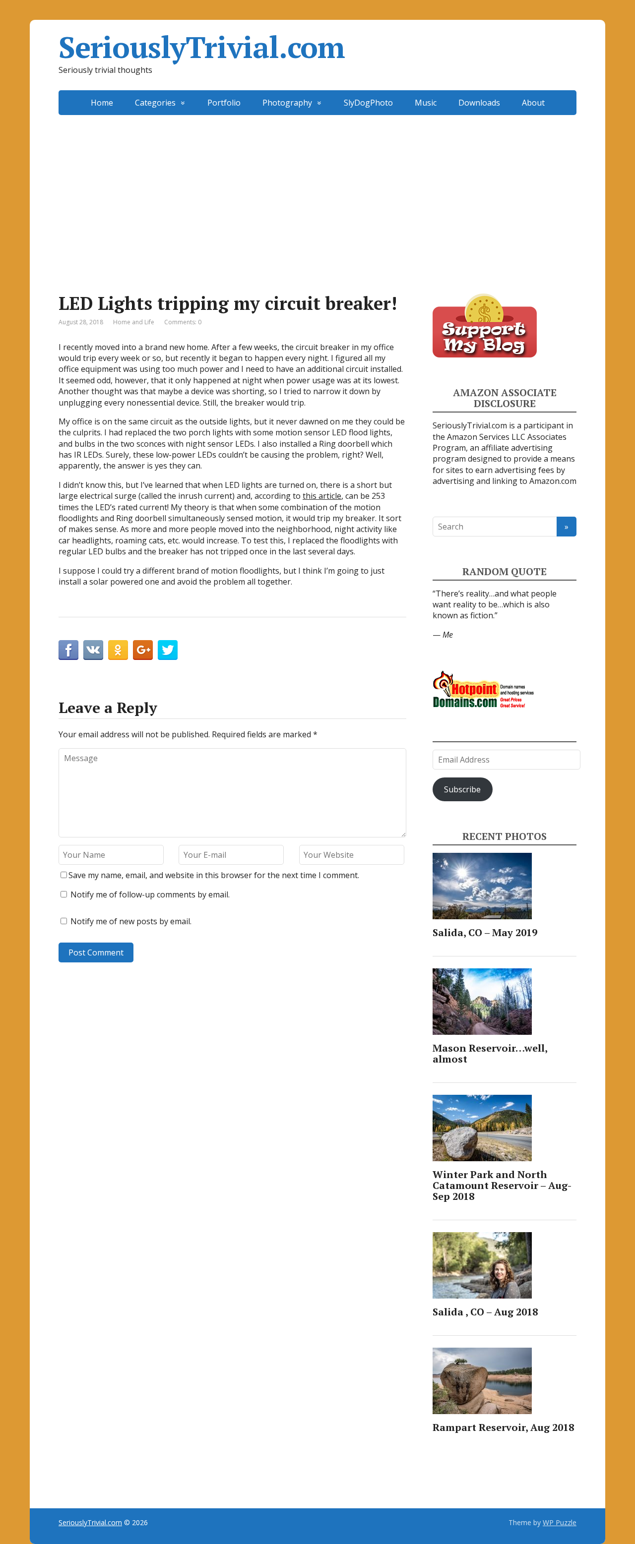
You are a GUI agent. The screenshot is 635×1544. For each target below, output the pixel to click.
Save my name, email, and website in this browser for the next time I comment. (213, 875)
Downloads (479, 102)
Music (426, 102)
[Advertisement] (317, 189)
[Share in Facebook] (68, 650)
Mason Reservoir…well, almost (490, 1053)
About (533, 102)
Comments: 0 (182, 322)
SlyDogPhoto (368, 102)
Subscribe (462, 789)
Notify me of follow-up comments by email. (150, 894)
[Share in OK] (118, 650)
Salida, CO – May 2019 (485, 932)
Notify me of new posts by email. (130, 921)
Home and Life (133, 322)
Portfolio (224, 102)
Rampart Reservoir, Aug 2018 (503, 1427)
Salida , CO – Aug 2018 (485, 1311)
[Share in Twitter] (168, 650)
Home (102, 102)
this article (322, 495)
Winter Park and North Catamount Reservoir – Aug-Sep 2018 (502, 1185)
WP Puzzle (559, 1522)
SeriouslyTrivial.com (202, 47)
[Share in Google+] (143, 650)
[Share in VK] (93, 650)
